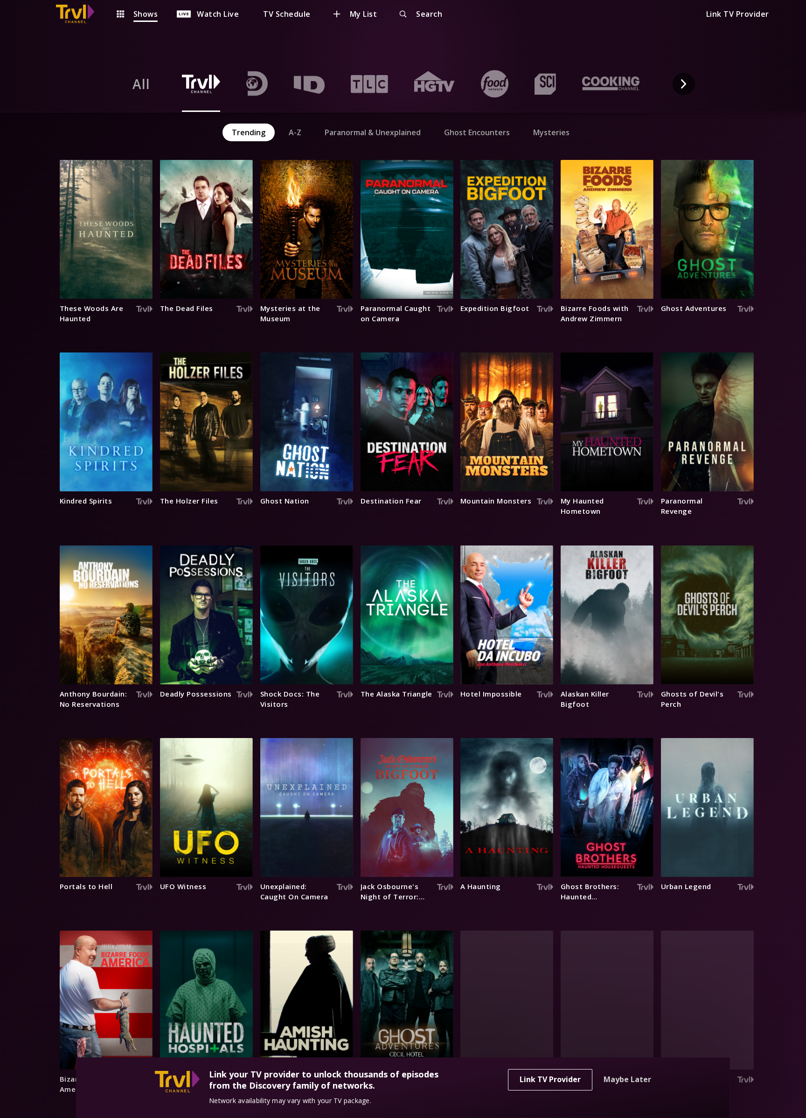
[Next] (684, 84)
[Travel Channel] (80, 14)
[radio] (141, 84)
